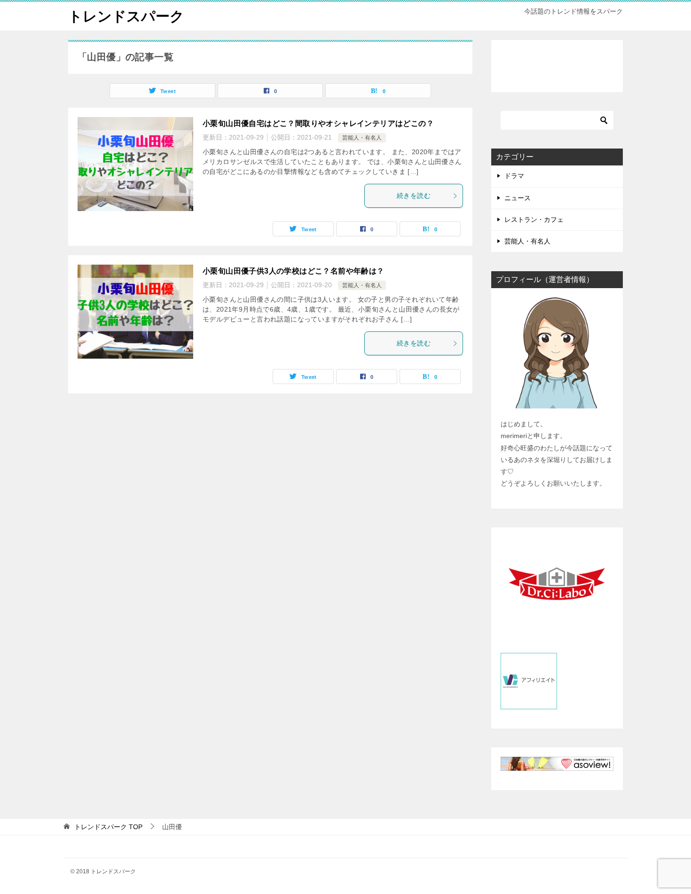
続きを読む (414, 195)
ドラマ (514, 176)
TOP (108, 827)
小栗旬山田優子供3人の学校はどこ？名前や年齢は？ (294, 271)
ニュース (517, 198)
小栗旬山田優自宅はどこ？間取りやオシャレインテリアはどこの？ (318, 123)
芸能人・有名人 (362, 137)
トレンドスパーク (126, 16)
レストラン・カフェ (534, 219)
